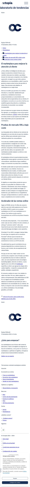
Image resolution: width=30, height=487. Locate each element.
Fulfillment (20, 264)
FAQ (4, 400)
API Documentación (8, 403)
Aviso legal (6, 439)
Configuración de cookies (10, 451)
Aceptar (15, 478)
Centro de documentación (10, 396)
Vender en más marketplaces (11, 381)
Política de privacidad (9, 443)
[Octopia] (7, 3)
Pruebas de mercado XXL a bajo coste (14, 57)
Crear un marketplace (9, 375)
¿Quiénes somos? (7, 418)
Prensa (4, 420)
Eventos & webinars (8, 398)
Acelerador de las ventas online (12, 59)
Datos (4, 48)
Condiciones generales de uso (11, 447)
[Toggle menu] (26, 3)
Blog (4, 394)
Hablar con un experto (7, 356)
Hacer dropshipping (8, 379)
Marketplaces (6, 411)
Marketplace (6, 50)
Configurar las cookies (15, 482)
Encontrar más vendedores (10, 377)
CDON (15, 114)
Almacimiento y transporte (10, 388)
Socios (4, 409)
